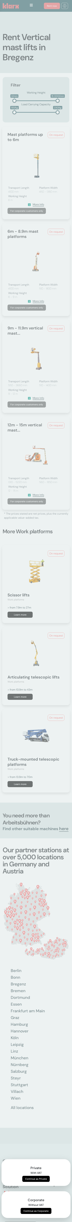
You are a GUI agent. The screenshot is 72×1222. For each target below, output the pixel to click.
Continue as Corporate (36, 1210)
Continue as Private (36, 1178)
